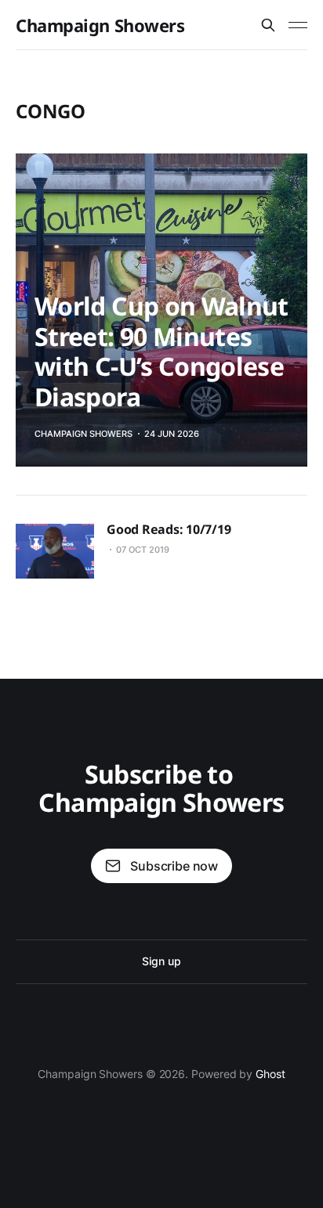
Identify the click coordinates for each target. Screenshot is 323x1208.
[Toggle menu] (298, 25)
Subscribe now (174, 866)
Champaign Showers (100, 25)
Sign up (161, 961)
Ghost (270, 1073)
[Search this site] (268, 25)
